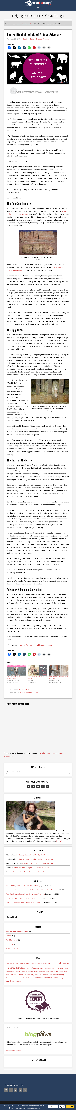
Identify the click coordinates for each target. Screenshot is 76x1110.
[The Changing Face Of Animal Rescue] (16, 670)
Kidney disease (49, 971)
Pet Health (10, 944)
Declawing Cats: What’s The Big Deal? (30, 855)
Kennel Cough (42, 971)
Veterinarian (18, 978)
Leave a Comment (43, 39)
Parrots (14, 974)
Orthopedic (63, 971)
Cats (60, 963)
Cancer (53, 963)
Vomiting (60, 978)
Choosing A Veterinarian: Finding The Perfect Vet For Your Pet (29, 890)
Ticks (50, 974)
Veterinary (27, 977)
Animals (30, 692)
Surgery (45, 974)
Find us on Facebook (38, 1060)
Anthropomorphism (39, 963)
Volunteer (53, 978)
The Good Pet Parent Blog (38, 3)
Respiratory (34, 974)
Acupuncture (9, 963)
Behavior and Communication (17, 931)
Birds (36, 692)
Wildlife (18, 981)
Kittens (57, 971)
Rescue (27, 974)
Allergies (22, 963)
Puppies (19, 974)
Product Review (12, 948)
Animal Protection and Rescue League (36, 645)
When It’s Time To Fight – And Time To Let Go (35, 859)
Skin (41, 974)
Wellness (11, 981)
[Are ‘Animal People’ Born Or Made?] (37, 670)
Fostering (54, 968)
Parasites (9, 974)
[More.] (59, 841)
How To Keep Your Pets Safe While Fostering (23, 886)
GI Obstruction (62, 968)
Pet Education (27, 24)
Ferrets (41, 968)
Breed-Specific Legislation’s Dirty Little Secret (23, 898)
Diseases (10, 967)
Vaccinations (10, 978)
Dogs (19, 967)
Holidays (16, 971)
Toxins (54, 974)
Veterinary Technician (41, 978)
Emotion (35, 968)
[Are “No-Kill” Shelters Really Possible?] (58, 670)
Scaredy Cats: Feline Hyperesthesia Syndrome (39, 863)
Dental (64, 963)
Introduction (34, 971)
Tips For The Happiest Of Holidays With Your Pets (25, 902)
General (9, 936)
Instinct (27, 971)
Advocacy (23, 692)
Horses (22, 971)
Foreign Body (48, 968)
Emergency (27, 968)
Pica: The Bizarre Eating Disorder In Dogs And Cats (25, 894)
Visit (14, 1050)
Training (60, 974)
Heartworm (9, 971)
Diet (68, 963)
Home (18, 24)
